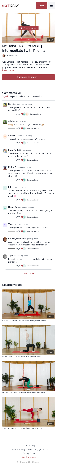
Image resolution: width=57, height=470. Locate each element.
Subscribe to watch (27, 77)
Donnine (12, 104)
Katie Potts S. (14, 150)
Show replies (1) (35, 114)
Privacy (22, 449)
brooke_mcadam (16, 239)
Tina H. (11, 224)
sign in (5, 96)
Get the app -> (29, 457)
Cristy (11, 121)
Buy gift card (40, 449)
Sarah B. (12, 136)
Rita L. (11, 187)
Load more (28, 273)
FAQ (30, 449)
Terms (13, 449)
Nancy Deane (14, 207)
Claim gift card (29, 453)
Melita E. (12, 167)
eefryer (11, 256)
